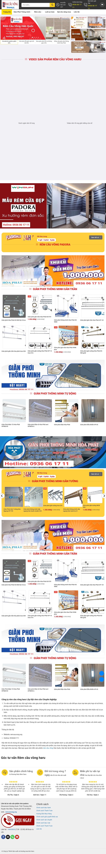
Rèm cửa (37, 12)
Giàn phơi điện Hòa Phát (62, 424)
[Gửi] (52, 5)
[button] (102, 5)
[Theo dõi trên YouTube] (17, 837)
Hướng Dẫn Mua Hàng (44, 814)
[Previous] (4, 28)
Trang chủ (7, 12)
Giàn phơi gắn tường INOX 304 (91, 506)
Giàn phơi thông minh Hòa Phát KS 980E (65, 321)
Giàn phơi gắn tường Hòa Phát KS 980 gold (91, 352)
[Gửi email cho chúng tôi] (8, 837)
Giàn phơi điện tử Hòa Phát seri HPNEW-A (38, 425)
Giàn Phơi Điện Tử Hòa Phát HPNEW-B (11, 425)
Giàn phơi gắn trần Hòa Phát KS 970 (39, 317)
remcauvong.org (11, 812)
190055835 (11, 829)
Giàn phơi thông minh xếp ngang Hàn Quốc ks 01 (71, 510)
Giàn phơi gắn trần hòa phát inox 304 (14, 351)
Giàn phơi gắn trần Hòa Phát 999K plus (65, 348)
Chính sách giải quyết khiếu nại (47, 817)
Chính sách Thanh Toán (44, 811)
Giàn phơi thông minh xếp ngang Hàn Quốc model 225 (32, 510)
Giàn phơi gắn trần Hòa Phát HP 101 (92, 320)
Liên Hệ (77, 12)
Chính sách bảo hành (43, 808)
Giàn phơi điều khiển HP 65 (89, 424)
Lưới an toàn (49, 12)
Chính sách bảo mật (43, 823)
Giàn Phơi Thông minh (22, 12)
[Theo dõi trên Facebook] (3, 837)
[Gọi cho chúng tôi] (12, 837)
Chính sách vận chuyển (44, 820)
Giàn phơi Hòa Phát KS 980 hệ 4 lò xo (14, 320)
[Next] (66, 28)
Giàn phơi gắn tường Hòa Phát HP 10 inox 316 (40, 352)
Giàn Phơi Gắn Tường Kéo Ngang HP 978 (12, 510)
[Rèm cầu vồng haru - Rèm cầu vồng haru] (10, 4)
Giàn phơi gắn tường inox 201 (53, 505)
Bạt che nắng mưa (64, 12)
